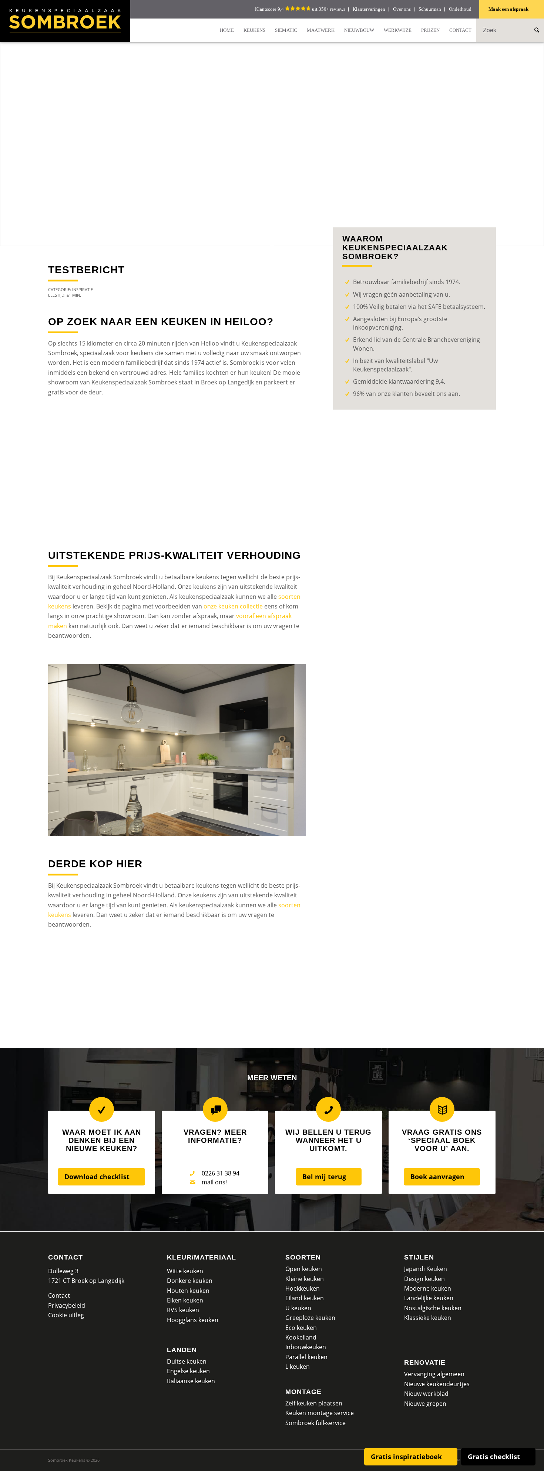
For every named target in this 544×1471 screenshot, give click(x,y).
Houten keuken (188, 1291)
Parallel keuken (306, 1357)
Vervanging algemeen (434, 1374)
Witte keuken (185, 1271)
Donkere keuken (189, 1281)
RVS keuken (183, 1310)
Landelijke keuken (428, 1298)
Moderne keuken (427, 1288)
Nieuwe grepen (425, 1404)
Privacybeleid (66, 1305)
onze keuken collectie (233, 606)
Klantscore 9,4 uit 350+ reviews (300, 9)
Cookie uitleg (66, 1315)
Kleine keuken (304, 1279)
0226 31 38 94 (220, 1173)
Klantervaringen (369, 9)
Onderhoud (460, 9)
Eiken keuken (185, 1300)
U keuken (298, 1308)
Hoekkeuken (302, 1288)
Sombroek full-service (315, 1423)
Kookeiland (300, 1337)
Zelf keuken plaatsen (313, 1403)
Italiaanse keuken (191, 1381)
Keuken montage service (319, 1413)
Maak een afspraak (508, 9)
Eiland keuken (304, 1298)
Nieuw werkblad (426, 1394)
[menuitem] (227, 30)
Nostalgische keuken (432, 1308)
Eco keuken (301, 1328)
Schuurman (430, 9)
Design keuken (424, 1279)
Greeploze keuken (310, 1318)
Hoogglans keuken (192, 1320)
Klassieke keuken (427, 1318)
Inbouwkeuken (305, 1347)
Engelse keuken (188, 1371)
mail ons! (214, 1182)
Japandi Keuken (425, 1269)
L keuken (297, 1366)
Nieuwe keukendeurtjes (437, 1384)
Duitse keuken (186, 1361)
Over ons (402, 9)
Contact (65, 1257)
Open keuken (303, 1269)
